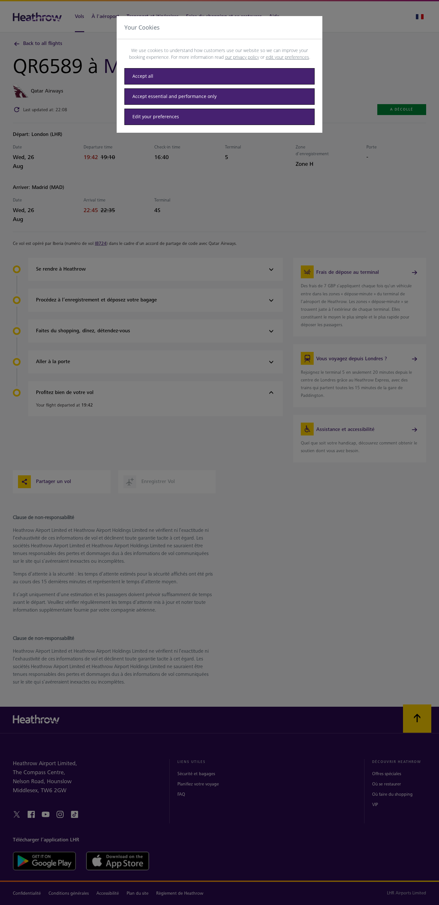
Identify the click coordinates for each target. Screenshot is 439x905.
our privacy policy (242, 57)
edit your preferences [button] (287, 57)
